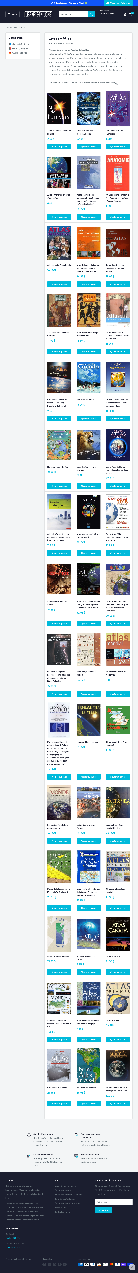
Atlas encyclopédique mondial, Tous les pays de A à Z (59, 1023)
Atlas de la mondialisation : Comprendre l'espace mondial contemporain (88, 268)
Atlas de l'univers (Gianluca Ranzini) (59, 132)
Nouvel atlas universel (86, 1087)
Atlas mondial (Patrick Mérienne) (116, 673)
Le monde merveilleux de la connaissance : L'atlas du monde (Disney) (117, 402)
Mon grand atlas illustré (57, 467)
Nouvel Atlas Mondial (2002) (86, 958)
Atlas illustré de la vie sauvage (86, 468)
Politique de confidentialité (67, 1203)
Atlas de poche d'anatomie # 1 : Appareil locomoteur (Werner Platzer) (117, 198)
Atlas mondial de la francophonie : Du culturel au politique (117, 335)
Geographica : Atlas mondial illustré (114, 826)
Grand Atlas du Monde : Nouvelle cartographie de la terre (117, 470)
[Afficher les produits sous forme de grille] (123, 84)
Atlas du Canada (113, 956)
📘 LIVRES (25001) (18, 44)
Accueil (8, 27)
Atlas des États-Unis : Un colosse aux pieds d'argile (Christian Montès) (58, 537)
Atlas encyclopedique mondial (115, 890)
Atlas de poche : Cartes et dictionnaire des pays (88, 1022)
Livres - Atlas (19, 27)
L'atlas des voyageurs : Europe (86, 826)
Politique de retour (63, 1190)
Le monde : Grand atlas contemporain (57, 826)
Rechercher (60, 1207)
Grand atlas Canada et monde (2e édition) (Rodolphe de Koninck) (57, 402)
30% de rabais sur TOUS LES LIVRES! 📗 (69, 3)
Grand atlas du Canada (57, 1087)
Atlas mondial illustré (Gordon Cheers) (86, 132)
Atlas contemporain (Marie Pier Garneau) (88, 535)
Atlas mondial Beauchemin (59, 265)
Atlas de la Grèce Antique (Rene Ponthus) (88, 334)
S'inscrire (103, 1210)
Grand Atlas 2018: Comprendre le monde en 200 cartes (117, 537)
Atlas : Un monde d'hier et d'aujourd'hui (58, 196)
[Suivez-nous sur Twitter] (49, 1264)
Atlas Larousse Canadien (58, 956)
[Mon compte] (125, 14)
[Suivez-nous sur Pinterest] (60, 1264)
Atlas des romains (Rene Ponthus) (58, 334)
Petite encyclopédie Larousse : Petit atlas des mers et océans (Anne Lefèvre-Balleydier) (88, 199)
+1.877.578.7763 (12, 1247)
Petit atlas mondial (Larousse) (114, 132)
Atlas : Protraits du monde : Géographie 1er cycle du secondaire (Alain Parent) (88, 604)
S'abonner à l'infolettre (120, 3)
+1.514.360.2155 (12, 1238)
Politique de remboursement (68, 1194)
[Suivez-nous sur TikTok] (65, 1264)
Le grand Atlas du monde (87, 742)
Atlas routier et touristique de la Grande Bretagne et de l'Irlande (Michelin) (88, 892)
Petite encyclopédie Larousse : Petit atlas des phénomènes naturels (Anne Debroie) (58, 676)
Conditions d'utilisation (65, 1199)
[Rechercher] (91, 14)
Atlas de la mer (112, 1020)
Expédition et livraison (65, 1185)
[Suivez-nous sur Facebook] (44, 1264)
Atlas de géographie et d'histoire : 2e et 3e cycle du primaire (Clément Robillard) (117, 606)
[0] (130, 14)
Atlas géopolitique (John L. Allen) (59, 603)
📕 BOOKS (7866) (17, 48)
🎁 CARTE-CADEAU (18, 53)
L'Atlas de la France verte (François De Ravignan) (58, 890)
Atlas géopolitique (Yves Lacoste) (116, 743)
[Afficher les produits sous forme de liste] (127, 84)
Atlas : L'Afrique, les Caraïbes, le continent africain (115, 268)
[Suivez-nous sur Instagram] (54, 1264)
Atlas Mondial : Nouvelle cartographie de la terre (116, 1089)
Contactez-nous (62, 1212)
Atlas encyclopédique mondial (86, 673)
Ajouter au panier (59, 146)
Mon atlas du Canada (86, 399)
